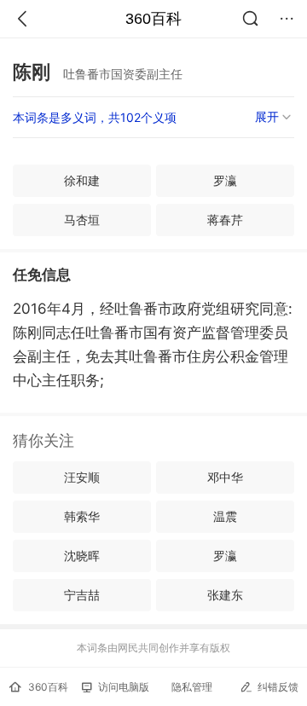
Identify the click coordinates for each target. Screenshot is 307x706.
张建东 (225, 594)
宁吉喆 (82, 594)
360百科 (153, 18)
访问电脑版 (123, 686)
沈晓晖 (82, 555)
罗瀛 (225, 180)
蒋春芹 (225, 219)
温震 (225, 516)
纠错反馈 (278, 686)
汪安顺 (82, 477)
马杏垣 (82, 219)
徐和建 (82, 180)
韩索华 (82, 516)
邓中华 (225, 477)
